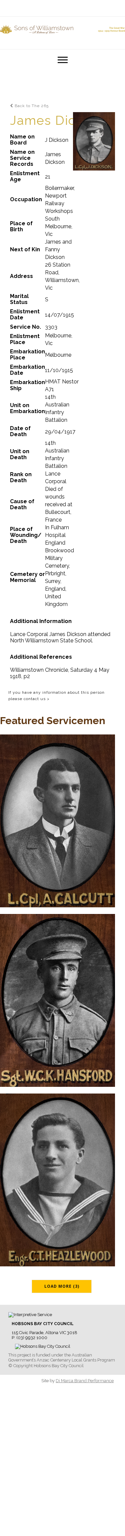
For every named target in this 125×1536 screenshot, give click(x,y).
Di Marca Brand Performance (85, 1380)
